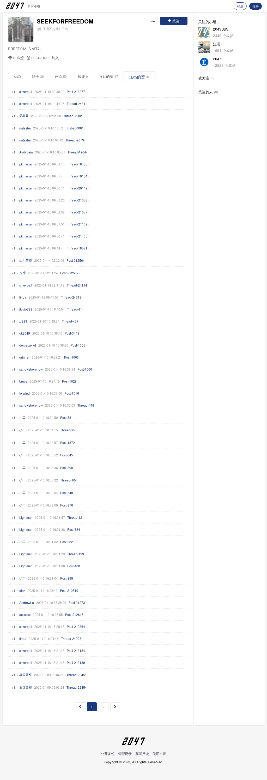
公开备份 (107, 753)
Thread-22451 (76, 674)
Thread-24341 (77, 103)
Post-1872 (67, 442)
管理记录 (125, 753)
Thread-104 (68, 480)
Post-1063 (71, 357)
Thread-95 (67, 430)
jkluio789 (25, 309)
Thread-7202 (72, 116)
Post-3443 (72, 333)
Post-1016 (71, 393)
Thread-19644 (78, 152)
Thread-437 (70, 321)
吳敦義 (24, 115)
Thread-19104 (77, 176)
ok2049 (24, 333)
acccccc (25, 614)
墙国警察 (25, 674)
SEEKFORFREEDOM (65, 21)
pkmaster (25, 164)
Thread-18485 (77, 164)
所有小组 (34, 6)
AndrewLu (26, 602)
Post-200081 (74, 128)
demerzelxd (27, 345)
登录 (240, 6)
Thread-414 (75, 309)
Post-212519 (69, 590)
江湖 (216, 43)
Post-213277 (76, 91)
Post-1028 (69, 381)
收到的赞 (108, 76)
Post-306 (66, 467)
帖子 (38, 76)
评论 (61, 76)
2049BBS (220, 29)
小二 (22, 417)
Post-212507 (69, 273)
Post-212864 (76, 626)
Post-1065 (78, 345)
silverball (25, 91)
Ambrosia (26, 152)
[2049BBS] (204, 32)
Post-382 (66, 541)
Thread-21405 (77, 236)
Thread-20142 (77, 188)
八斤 (22, 272)
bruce (23, 381)
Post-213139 (76, 662)
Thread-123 (75, 554)
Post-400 (73, 566)
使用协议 (159, 753)
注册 (255, 6)
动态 (17, 76)
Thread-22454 (76, 687)
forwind (24, 393)
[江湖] (204, 47)
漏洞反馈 (142, 753)
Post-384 (73, 529)
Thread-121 (75, 517)
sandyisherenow (31, 369)
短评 (83, 76)
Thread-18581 (77, 248)
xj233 (23, 321)
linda (22, 297)
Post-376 (66, 505)
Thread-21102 (77, 224)
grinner (24, 357)
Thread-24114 (77, 285)
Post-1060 (84, 369)
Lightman (26, 517)
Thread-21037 (77, 212)
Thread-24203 (71, 638)
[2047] (204, 62)
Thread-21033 (77, 200)
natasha (25, 128)
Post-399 (66, 578)
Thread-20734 (75, 140)
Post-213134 (76, 650)
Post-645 (66, 455)
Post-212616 (74, 614)
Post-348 (66, 492)
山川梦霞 (25, 260)
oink (22, 590)
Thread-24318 (71, 297)
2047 (217, 58)
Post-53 (65, 417)
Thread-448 (85, 405)
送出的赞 (139, 76)
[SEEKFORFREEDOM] (21, 30)
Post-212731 (78, 602)
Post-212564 (75, 260)
